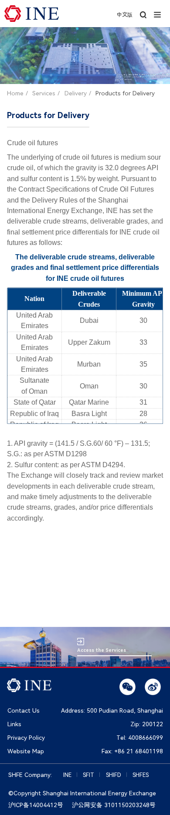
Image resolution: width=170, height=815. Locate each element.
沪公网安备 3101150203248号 (114, 804)
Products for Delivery (125, 93)
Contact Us (23, 710)
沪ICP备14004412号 (35, 804)
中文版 (125, 14)
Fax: (132, 751)
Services (43, 93)
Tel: (139, 737)
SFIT (88, 775)
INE (67, 775)
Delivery (76, 93)
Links (14, 724)
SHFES (141, 775)
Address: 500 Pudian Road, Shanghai (112, 710)
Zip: (146, 724)
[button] (157, 13)
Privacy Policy (26, 737)
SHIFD (113, 775)
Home (15, 93)
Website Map (25, 751)
